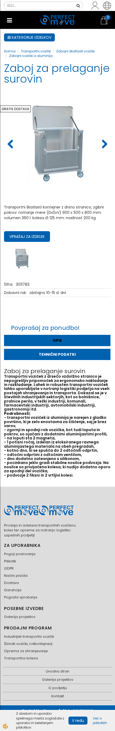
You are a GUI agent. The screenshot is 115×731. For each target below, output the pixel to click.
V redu (78, 720)
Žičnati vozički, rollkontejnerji (28, 643)
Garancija (12, 590)
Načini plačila (16, 575)
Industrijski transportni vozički (29, 636)
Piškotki (10, 561)
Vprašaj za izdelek (27, 236)
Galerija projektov (19, 616)
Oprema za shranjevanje (26, 650)
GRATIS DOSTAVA (15, 109)
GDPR (9, 568)
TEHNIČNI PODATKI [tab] (57, 354)
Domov (10, 51)
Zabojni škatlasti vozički (75, 51)
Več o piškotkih (100, 720)
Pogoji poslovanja (19, 553)
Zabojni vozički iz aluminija (31, 55)
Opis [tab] (57, 340)
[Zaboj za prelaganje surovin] (22, 258)
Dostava (11, 582)
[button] (104, 144)
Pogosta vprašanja (20, 597)
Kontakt (57, 696)
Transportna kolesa (21, 658)
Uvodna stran (57, 671)
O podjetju (57, 687)
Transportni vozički (36, 51)
